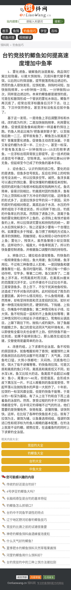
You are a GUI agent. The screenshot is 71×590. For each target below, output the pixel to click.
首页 (5, 31)
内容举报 (35, 577)
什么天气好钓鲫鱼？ (20, 541)
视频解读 (25, 37)
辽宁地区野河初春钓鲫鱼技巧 (27, 520)
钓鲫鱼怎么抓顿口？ (20, 505)
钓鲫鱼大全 (35, 453)
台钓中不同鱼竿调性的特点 (25, 513)
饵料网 (5, 45)
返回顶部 (22, 577)
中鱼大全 (35, 469)
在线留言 (49, 577)
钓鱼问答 (8, 37)
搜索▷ (59, 21)
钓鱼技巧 (30, 31)
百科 (54, 31)
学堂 (43, 31)
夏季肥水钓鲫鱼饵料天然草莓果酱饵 (31, 548)
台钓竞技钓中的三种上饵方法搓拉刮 (31, 562)
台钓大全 (35, 461)
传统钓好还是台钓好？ (22, 484)
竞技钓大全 (35, 445)
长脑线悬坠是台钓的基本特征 (27, 498)
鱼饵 (16, 31)
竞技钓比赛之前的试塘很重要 (27, 527)
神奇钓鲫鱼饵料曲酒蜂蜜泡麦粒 (28, 534)
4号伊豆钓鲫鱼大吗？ (21, 491)
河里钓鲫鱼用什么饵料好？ (25, 555)
